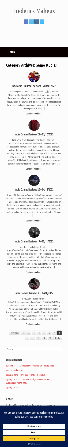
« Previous (15, 333)
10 (32, 338)
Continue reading (33, 113)
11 (38, 338)
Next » (57, 338)
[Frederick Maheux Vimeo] (42, 21)
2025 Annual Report (14, 370)
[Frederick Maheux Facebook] (26, 21)
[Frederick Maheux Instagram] (36, 21)
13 (50, 338)
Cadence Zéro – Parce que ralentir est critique (25, 375)
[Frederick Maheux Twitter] (31, 21)
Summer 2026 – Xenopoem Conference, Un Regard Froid (30, 365)
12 (44, 338)
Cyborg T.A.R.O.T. (13, 387)
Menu (13, 52)
